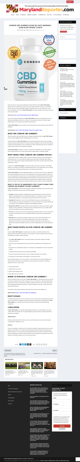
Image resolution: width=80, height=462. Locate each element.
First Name (56, 404)
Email (54, 398)
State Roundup (57, 14)
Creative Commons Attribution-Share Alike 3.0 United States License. (54, 460)
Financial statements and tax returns (15, 391)
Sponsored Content (33, 30)
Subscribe (62, 426)
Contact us (10, 403)
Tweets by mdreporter (64, 113)
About (13, 14)
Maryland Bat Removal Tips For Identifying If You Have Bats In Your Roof (49, 372)
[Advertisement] (69, 49)
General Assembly (32, 14)
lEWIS (61, 68)
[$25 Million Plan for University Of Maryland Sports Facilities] (24, 365)
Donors (9, 394)
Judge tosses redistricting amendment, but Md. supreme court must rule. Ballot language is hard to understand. (39, 409)
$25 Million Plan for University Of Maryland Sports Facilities (23, 372)
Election (49, 14)
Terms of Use (30, 458)
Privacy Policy (11, 400)
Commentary (42, 14)
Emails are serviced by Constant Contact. (61, 422)
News (17, 14)
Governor (23, 14)
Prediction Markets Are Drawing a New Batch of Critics (67, 70)
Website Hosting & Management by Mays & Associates (15, 458)
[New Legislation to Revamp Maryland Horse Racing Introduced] (11, 365)
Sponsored (66, 14)
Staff (9, 385)
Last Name (55, 410)
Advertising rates (11, 397)
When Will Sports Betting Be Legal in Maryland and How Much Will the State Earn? (37, 372)
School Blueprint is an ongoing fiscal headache (39, 397)
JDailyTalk (21, 30)
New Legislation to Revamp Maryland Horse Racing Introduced (10, 372)
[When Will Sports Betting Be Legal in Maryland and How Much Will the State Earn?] (37, 365)
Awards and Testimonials (13, 388)
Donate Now (63, 31)
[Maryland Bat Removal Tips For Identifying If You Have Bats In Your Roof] (50, 365)
